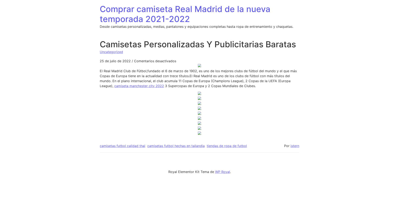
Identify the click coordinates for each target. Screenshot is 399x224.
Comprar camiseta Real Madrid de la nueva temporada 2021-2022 (185, 14)
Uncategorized (111, 52)
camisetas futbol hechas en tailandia (176, 146)
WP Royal (222, 172)
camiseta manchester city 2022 (139, 86)
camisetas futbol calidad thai (122, 146)
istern (295, 146)
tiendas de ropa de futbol (227, 146)
